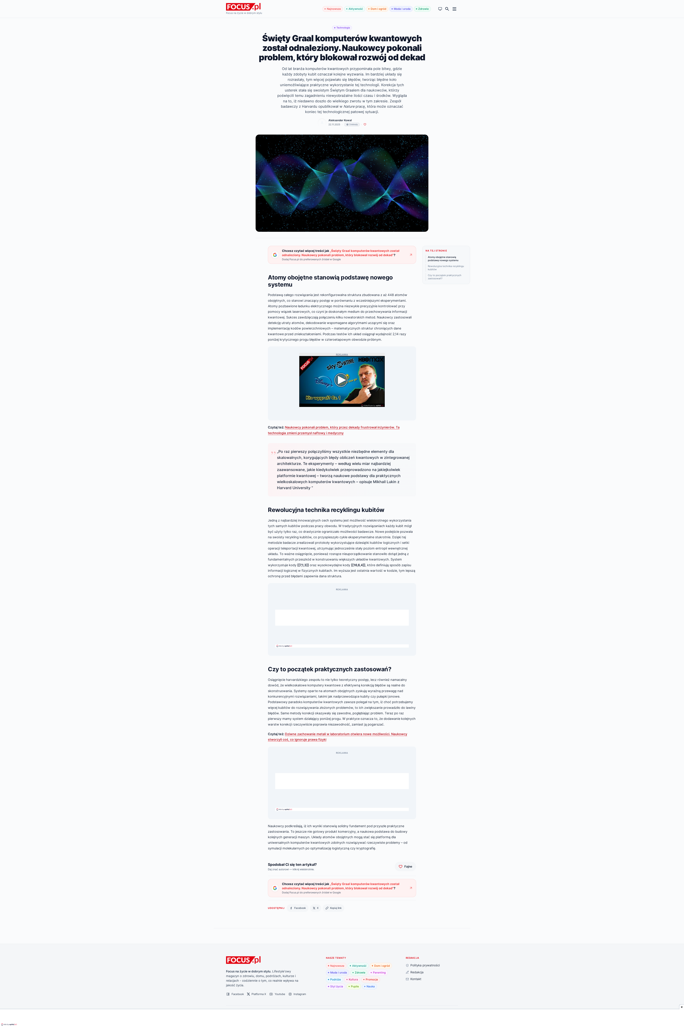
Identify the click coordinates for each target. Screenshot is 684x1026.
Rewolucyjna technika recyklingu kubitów (446, 268)
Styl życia (336, 986)
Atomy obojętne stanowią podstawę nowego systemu (443, 259)
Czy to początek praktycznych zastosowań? (444, 277)
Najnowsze (334, 9)
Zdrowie (423, 9)
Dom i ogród (378, 9)
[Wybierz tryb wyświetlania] (440, 9)
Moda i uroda (402, 9)
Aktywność (356, 9)
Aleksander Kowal (340, 120)
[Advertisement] (342, 618)
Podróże (335, 979)
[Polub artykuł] (365, 124)
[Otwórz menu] (454, 8)
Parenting (379, 972)
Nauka (371, 986)
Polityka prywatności (425, 965)
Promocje (372, 979)
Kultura (353, 979)
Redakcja (417, 972)
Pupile (355, 986)
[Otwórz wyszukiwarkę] (447, 9)
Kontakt (415, 979)
